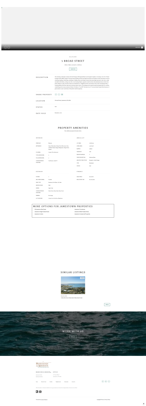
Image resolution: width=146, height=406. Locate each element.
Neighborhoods (58, 381)
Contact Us (73, 381)
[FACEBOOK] (103, 381)
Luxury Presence (44, 399)
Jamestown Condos (39, 214)
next (8, 47)
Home (37, 381)
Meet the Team (43, 381)
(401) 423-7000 (39, 374)
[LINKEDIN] (106, 381)
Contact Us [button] (73, 336)
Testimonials (66, 381)
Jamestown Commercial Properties (82, 214)
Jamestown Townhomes (80, 209)
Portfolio (51, 381)
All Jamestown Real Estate (40, 209)
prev (5, 47)
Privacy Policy (107, 399)
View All (107, 304)
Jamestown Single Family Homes (42, 211)
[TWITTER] (109, 381)
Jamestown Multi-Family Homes (82, 211)
